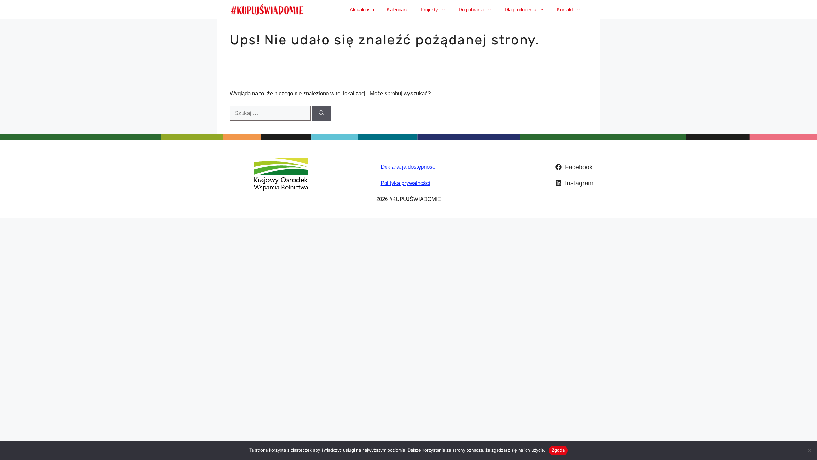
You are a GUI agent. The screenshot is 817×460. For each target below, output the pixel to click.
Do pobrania (471, 9)
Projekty (429, 9)
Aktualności (362, 9)
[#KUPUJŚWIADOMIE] (267, 9)
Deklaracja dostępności (409, 167)
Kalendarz (397, 9)
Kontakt (565, 9)
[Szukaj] (321, 113)
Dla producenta (520, 9)
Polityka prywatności (405, 183)
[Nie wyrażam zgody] (809, 450)
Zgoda (558, 450)
